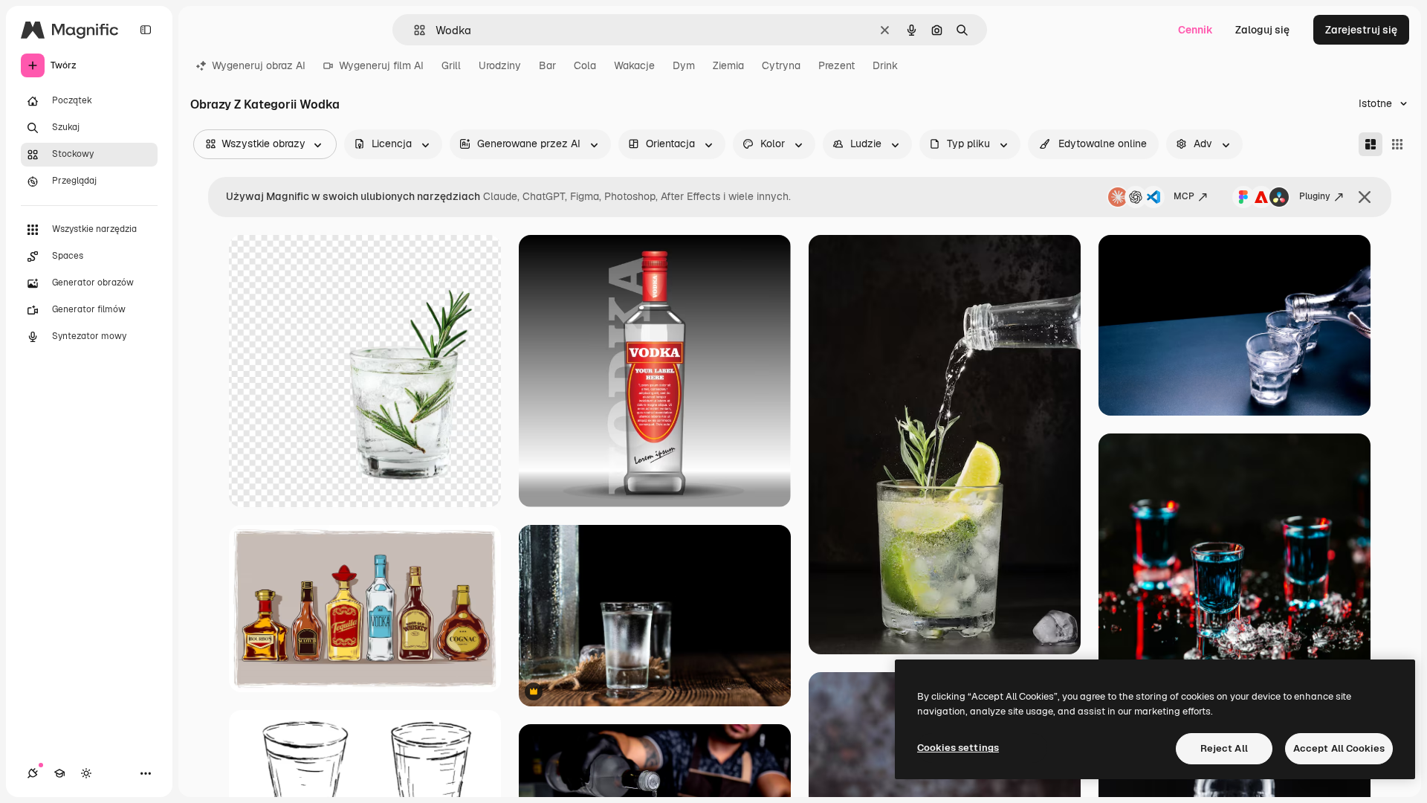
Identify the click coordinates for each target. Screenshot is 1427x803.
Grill (451, 65)
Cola (585, 65)
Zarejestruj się (1361, 29)
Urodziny (500, 65)
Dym (684, 65)
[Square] (1397, 144)
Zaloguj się (1262, 29)
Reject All (1224, 748)
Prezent (836, 65)
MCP (1184, 196)
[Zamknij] (1364, 197)
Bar (547, 65)
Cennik (1195, 29)
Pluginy (1314, 196)
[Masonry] (1370, 144)
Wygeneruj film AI (381, 65)
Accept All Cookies (1339, 748)
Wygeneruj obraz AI (258, 65)
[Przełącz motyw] (86, 773)
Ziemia (728, 65)
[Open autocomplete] (413, 30)
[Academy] (59, 773)
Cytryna (781, 65)
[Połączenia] (33, 773)
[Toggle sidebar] (146, 30)
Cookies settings (958, 747)
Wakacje (634, 65)
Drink (885, 65)
